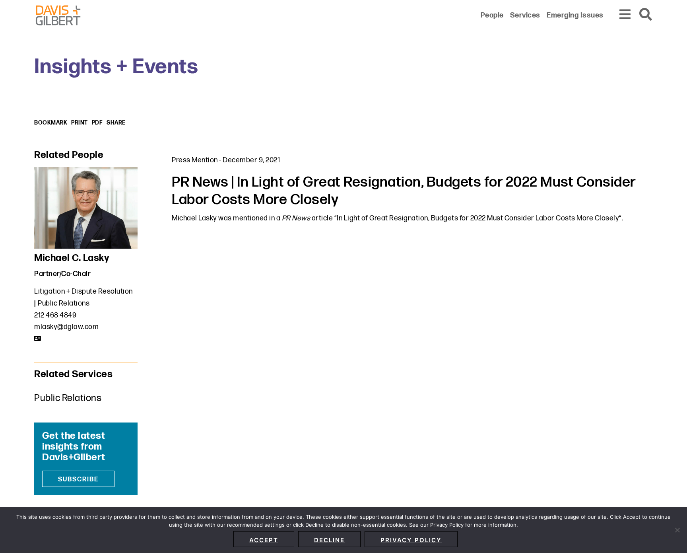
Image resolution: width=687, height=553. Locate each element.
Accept (263, 540)
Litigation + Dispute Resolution (83, 291)
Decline (329, 540)
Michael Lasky (194, 218)
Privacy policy (411, 540)
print (79, 122)
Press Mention (195, 160)
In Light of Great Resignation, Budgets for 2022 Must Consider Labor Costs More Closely (478, 218)
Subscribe (78, 479)
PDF (97, 122)
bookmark (50, 122)
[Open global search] (646, 15)
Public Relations (63, 303)
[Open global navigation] (625, 15)
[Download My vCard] (38, 338)
